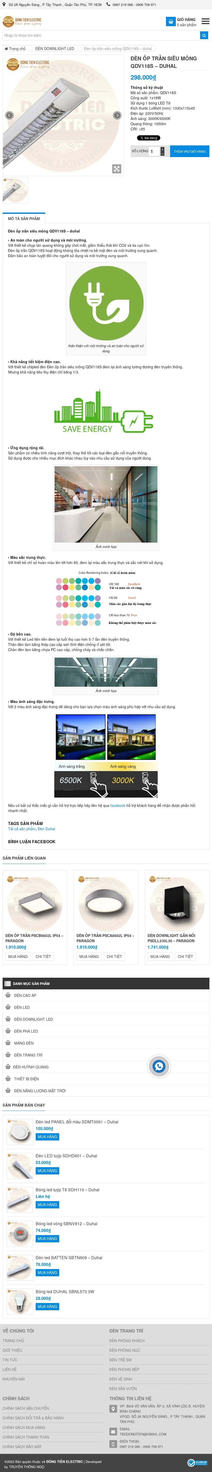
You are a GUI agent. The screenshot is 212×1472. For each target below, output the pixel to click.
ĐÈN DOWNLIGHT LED (33, 1019)
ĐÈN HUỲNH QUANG (31, 1066)
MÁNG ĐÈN (23, 1043)
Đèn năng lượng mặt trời (39, 1090)
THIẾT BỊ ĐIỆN (26, 1078)
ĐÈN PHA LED (25, 1031)
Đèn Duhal (46, 828)
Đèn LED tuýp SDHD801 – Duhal (66, 1156)
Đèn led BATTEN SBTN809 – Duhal (69, 1257)
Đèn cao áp (24, 995)
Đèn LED (21, 1007)
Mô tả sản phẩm (24, 218)
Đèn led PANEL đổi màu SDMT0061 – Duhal (77, 1122)
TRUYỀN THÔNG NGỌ (26, 1466)
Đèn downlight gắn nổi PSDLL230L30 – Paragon (171, 938)
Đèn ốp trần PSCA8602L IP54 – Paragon (105, 938)
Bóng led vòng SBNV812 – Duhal (66, 1224)
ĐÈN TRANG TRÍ (27, 1055)
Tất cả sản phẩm (22, 828)
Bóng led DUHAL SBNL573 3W (65, 1291)
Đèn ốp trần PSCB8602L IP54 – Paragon (34, 938)
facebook (117, 805)
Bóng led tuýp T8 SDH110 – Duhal (68, 1190)
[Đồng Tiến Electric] (197, 1462)
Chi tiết (43, 956)
